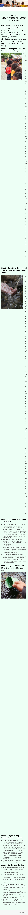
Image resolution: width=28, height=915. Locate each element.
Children (14, 15)
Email (24, 912)
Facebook (21, 912)
